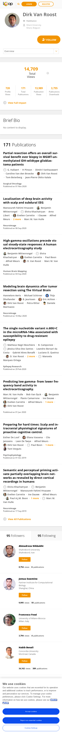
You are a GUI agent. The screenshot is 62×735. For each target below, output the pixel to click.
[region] (31, 706)
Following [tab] (46, 535)
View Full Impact (17, 102)
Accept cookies (31, 711)
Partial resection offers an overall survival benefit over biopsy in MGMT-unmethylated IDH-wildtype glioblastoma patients (30, 158)
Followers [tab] (15, 535)
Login (29, 4)
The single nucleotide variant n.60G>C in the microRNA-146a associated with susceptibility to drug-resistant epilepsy (30, 333)
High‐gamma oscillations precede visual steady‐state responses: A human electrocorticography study (30, 244)
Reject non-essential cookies (31, 720)
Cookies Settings (31, 728)
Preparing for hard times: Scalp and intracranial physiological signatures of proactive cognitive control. (31, 428)
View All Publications (19, 519)
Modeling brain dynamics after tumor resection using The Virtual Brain (30, 288)
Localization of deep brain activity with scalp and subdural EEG (27, 200)
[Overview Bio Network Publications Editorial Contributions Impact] (31, 51)
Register (46, 4)
